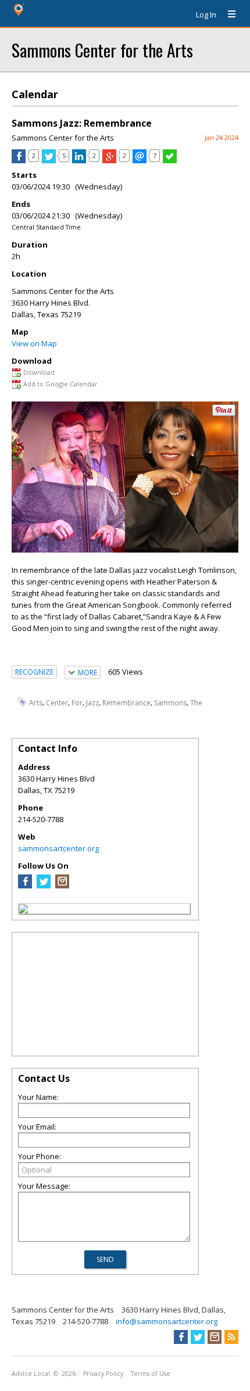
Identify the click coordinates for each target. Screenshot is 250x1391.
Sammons (170, 703)
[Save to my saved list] (170, 160)
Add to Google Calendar (60, 383)
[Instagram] (62, 885)
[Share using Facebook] (19, 160)
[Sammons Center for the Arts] (23, 910)
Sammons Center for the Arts (102, 49)
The (196, 703)
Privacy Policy (103, 1374)
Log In (206, 14)
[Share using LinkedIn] (79, 160)
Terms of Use (150, 1374)
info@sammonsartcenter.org (166, 1321)
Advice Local (31, 1374)
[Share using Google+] (109, 160)
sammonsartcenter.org (58, 848)
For (77, 703)
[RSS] (231, 1337)
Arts (35, 703)
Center (57, 703)
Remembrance (126, 703)
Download (39, 372)
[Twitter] (44, 885)
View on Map (34, 343)
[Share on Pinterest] (223, 413)
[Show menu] (227, 14)
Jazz (92, 703)
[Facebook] (25, 885)
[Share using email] (140, 160)
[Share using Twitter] (49, 160)
